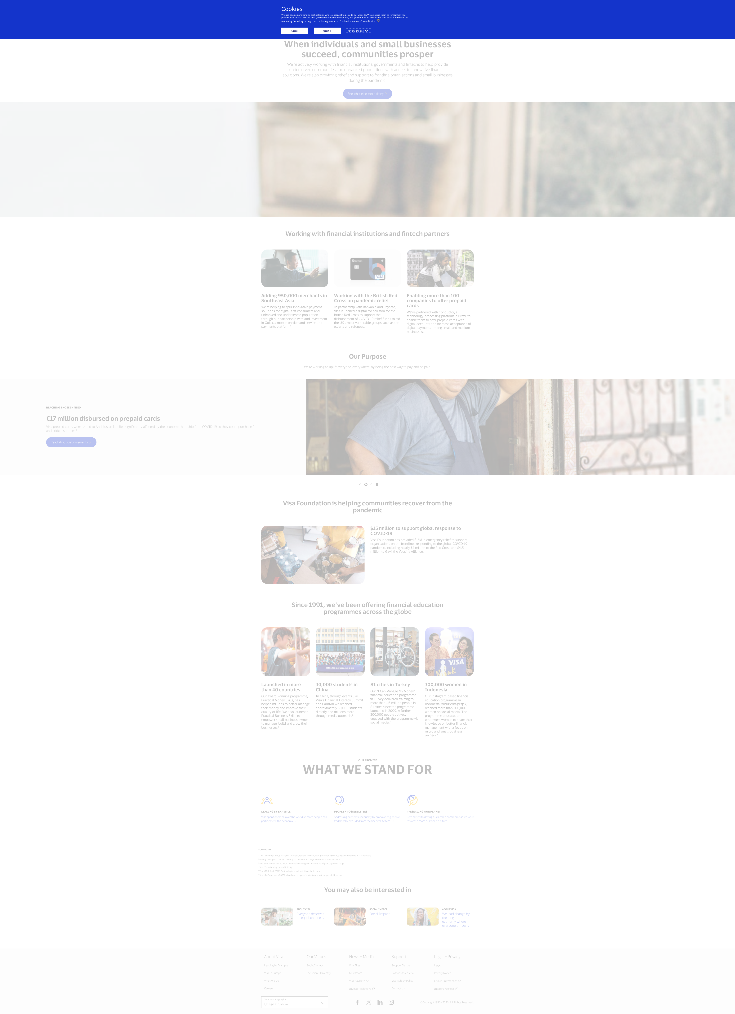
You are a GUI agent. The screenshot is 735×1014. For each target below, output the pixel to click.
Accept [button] (294, 30)
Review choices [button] (356, 30)
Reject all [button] (327, 30)
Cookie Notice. (368, 21)
